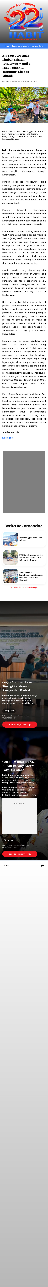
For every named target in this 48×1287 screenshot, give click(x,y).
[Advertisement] (24, 894)
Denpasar (9, 710)
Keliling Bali (8, 437)
